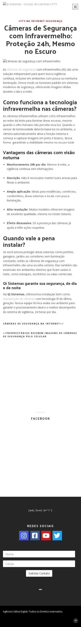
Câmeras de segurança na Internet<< (33, 323)
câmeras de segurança (21, 69)
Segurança (54, 21)
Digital (24, 611)
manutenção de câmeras (19, 299)
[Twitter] (57, 535)
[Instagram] (24, 535)
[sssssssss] (38, 615)
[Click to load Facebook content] (40, 589)
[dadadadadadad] (43, 615)
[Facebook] (35, 535)
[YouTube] (46, 535)
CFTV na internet (32, 21)
